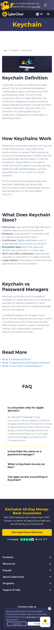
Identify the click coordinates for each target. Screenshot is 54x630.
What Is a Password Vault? (16, 359)
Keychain (27, 50)
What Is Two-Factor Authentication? (22, 366)
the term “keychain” (23, 417)
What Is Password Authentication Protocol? (26, 362)
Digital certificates (27, 240)
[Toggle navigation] (48, 14)
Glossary (14, 50)
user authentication (25, 169)
